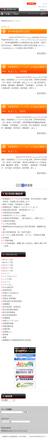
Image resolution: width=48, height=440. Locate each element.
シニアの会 (7, 279)
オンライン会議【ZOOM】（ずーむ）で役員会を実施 (24, 235)
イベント (28, 37)
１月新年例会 (8, 240)
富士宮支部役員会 (10, 315)
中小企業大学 (8, 287)
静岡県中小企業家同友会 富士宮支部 (14, 436)
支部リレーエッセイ (11, 320)
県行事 (5, 334)
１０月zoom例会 (9, 223)
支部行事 (6, 329)
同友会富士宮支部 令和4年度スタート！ (19, 210)
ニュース (6, 281)
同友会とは (43, 10)
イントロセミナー (10, 276)
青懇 (4, 337)
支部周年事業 (8, 323)
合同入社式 (35, 37)
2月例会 (6, 237)
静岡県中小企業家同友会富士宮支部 (17, 340)
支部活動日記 (8, 326)
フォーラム (7, 284)
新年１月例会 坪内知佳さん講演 (16, 204)
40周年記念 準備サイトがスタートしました (20, 207)
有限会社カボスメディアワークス (14, 430)
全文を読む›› (42, 53)
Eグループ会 (8, 270)
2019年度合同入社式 (18, 31)
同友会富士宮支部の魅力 (12, 301)
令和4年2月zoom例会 (11, 212)
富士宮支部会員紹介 (11, 309)
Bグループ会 (8, 262)
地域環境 (6, 304)
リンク (45, 4)
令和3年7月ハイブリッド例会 (14, 215)
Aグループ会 (8, 259)
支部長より (7, 331)
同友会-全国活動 (9, 298)
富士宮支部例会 (9, 312)
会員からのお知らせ (11, 293)
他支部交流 (7, 290)
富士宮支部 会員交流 (11, 306)
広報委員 (6, 318)
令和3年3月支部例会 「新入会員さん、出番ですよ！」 (25, 218)
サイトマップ (42, 7)
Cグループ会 (8, 265)
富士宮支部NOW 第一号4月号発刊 (17, 232)
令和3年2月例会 (9, 221)
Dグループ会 (8, 268)
